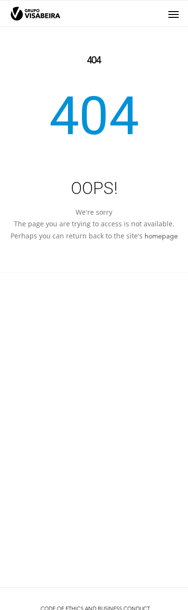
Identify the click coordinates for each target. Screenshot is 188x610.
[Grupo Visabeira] (35, 14)
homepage (161, 236)
